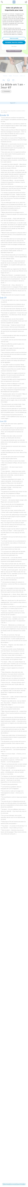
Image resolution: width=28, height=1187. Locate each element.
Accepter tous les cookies (14, 42)
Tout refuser (14, 46)
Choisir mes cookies (14, 38)
